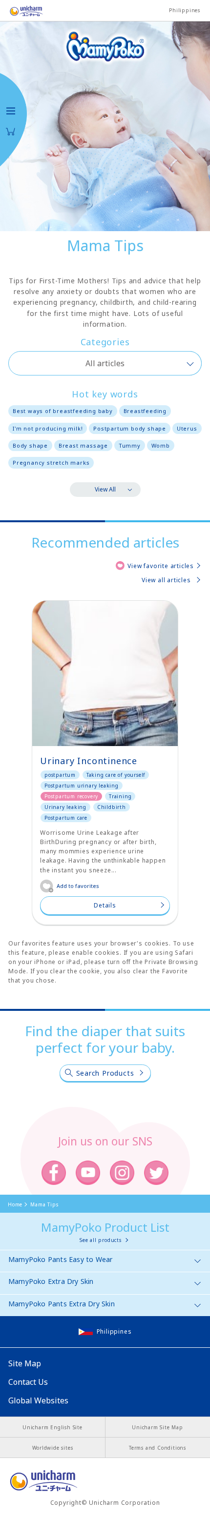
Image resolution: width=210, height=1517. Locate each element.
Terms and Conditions (157, 1447)
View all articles (166, 580)
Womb (160, 445)
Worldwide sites (52, 1447)
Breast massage (83, 445)
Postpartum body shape (129, 428)
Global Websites (38, 1400)
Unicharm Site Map (157, 1427)
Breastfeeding (145, 410)
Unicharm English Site (52, 1427)
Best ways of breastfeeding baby (63, 410)
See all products (101, 1240)
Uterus (187, 428)
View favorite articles (160, 566)
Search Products (105, 1073)
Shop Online (10, 131)
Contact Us (28, 1382)
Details (105, 905)
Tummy (130, 445)
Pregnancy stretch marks (51, 462)
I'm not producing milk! (48, 428)
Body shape (30, 445)
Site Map (24, 1363)
